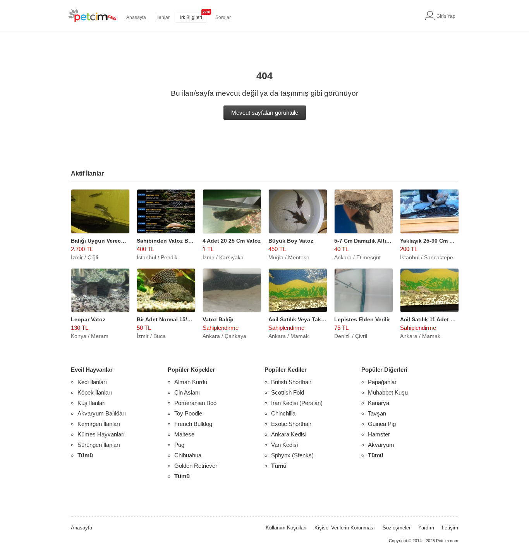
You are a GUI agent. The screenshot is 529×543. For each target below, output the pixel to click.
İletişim (450, 528)
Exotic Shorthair (291, 424)
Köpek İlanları (94, 392)
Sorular (223, 17)
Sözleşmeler (396, 528)
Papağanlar (382, 382)
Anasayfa (136, 17)
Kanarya (378, 403)
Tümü (85, 455)
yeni (206, 11)
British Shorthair (291, 382)
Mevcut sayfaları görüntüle (264, 112)
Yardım (426, 528)
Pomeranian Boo (195, 403)
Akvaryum (381, 444)
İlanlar (163, 17)
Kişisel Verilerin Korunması (344, 528)
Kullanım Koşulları (286, 528)
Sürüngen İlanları (98, 444)
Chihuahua (187, 455)
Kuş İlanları (91, 403)
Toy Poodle (188, 413)
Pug (179, 444)
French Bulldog (193, 424)
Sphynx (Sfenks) (292, 455)
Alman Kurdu (190, 382)
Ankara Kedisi (288, 434)
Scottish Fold (287, 392)
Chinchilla (283, 413)
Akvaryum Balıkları (101, 413)
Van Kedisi (284, 444)
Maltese (184, 434)
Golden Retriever (195, 465)
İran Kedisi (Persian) (297, 403)
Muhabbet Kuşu (388, 392)
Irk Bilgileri (191, 17)
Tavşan (377, 413)
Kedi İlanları (92, 382)
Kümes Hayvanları (101, 434)
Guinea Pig (382, 424)
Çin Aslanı (187, 392)
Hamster (379, 434)
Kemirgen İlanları (98, 424)
